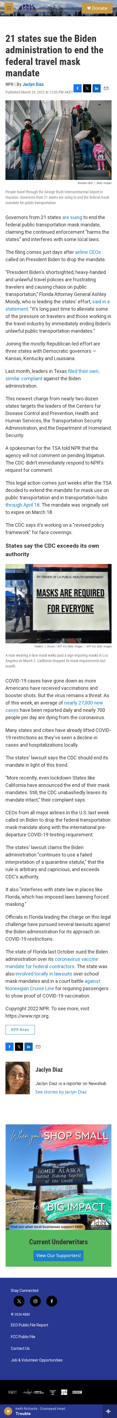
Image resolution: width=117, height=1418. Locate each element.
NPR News (20, 1029)
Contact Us (20, 1349)
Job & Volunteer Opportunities (37, 1360)
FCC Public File (23, 1337)
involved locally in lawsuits (44, 974)
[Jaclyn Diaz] (17, 1078)
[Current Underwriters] (58, 1177)
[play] (8, 1411)
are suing (72, 217)
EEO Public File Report (29, 1325)
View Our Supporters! (58, 1255)
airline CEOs (88, 252)
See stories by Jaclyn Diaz (61, 1092)
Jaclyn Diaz (33, 84)
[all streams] (110, 1411)
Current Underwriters (58, 1242)
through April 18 (22, 505)
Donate (99, 8)
